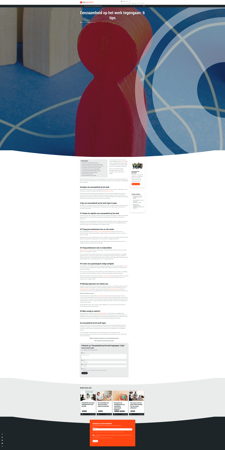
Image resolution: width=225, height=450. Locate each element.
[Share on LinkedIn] (2, 440)
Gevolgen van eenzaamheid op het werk (90, 162)
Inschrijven (95, 441)
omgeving (126, 266)
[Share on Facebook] (2, 434)
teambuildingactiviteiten (113, 289)
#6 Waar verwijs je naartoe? (87, 173)
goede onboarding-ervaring (85, 289)
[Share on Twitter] (2, 437)
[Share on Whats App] (2, 446)
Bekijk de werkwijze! (135, 184)
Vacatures (123, 3)
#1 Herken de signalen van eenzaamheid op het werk (92, 165)
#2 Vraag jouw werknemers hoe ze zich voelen (91, 167)
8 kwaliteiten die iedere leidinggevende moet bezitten (137, 197)
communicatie (106, 275)
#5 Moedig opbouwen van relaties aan (89, 172)
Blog (82, 6)
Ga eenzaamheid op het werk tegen (89, 175)
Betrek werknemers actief (85, 250)
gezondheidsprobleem (101, 313)
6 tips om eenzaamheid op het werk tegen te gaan (92, 164)
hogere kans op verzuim (109, 191)
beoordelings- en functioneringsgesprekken (101, 231)
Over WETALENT (141, 3)
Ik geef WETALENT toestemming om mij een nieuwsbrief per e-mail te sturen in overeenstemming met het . (113, 436)
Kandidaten (128, 3)
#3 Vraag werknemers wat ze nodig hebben (91, 169)
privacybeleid (97, 436)
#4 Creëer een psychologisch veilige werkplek (91, 170)
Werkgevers (134, 3)
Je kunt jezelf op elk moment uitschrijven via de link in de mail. (103, 437)
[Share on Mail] (2, 443)
